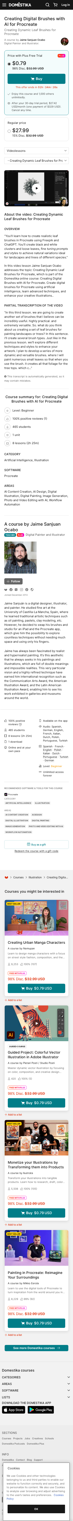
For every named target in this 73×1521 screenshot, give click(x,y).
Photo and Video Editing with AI (46, 826)
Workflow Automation (18, 832)
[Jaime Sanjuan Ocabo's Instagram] (21, 590)
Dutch (56, 753)
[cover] (36, 188)
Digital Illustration (16, 820)
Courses (18, 877)
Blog (29, 1459)
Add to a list (15, 1000)
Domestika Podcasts (13, 1443)
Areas (7, 1384)
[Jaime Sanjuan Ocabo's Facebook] (11, 590)
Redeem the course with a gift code (36, 851)
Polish (57, 749)
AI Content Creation (16, 814)
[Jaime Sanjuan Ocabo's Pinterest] (26, 590)
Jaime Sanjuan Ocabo (32, 39)
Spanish (48, 746)
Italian (46, 753)
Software (10, 1390)
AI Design (37, 814)
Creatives (37, 1438)
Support (38, 1459)
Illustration (42, 803)
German (49, 760)
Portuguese (50, 756)
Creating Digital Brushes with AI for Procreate (34, 21)
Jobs (27, 1438)
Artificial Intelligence (18, 803)
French (59, 746)
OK (36, 1509)
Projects (17, 1438)
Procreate (13, 794)
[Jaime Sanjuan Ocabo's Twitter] (16, 590)
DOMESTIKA (19, 5)
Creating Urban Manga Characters (36, 942)
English (47, 749)
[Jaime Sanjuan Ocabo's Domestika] (5, 590)
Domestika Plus (35, 1443)
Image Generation (15, 826)
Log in (66, 5)
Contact (20, 1459)
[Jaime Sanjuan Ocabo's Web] (32, 590)
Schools (49, 1438)
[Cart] (55, 5)
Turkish (64, 756)
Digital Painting (40, 820)
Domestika (8, 1459)
